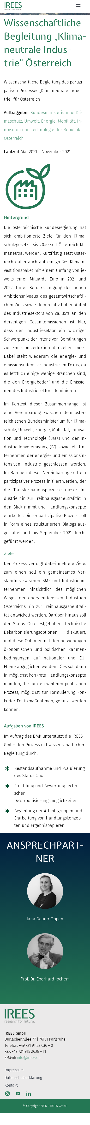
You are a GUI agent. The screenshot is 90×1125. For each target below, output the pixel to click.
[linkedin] (28, 1093)
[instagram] (7, 1093)
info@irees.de (29, 1057)
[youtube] (18, 1093)
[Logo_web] (13, 3)
